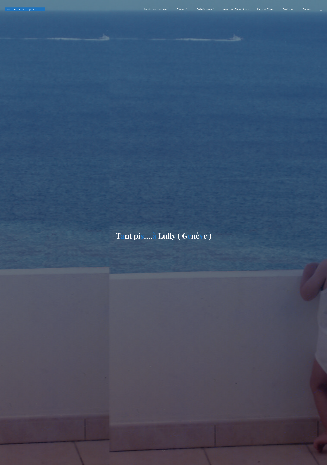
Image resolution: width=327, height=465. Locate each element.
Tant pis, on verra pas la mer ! (25, 9)
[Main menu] (319, 9)
